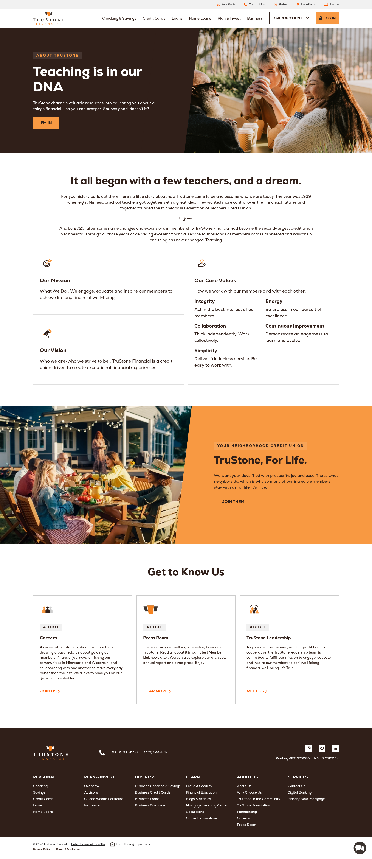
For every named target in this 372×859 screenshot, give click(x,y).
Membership (247, 812)
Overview (91, 786)
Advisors (91, 792)
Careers (243, 818)
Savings (39, 792)
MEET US (255, 691)
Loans (38, 805)
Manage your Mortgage (306, 799)
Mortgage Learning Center (207, 805)
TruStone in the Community (258, 799)
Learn (334, 4)
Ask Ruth (228, 4)
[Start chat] (360, 848)
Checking (40, 786)
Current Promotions (202, 818)
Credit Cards (43, 799)
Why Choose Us (249, 792)
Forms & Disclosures (68, 849)
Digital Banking (300, 792)
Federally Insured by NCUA (88, 844)
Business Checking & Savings (158, 786)
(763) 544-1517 (155, 752)
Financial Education (201, 792)
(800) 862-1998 (125, 752)
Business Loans (147, 799)
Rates (283, 4)
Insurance (92, 805)
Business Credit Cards (152, 792)
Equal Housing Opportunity (132, 844)
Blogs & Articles (198, 799)
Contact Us (257, 4)
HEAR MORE (155, 691)
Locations (308, 4)
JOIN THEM (233, 501)
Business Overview (150, 805)
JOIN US (48, 691)
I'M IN (46, 122)
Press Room (246, 825)
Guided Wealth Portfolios (104, 799)
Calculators (195, 812)
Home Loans (43, 812)
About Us (244, 786)
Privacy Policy (42, 849)
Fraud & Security (199, 786)
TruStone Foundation (253, 805)
